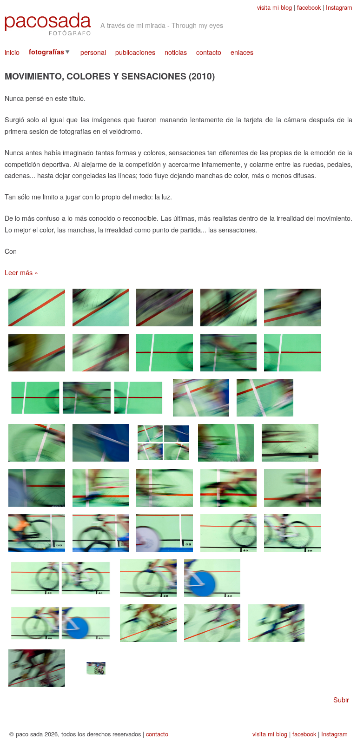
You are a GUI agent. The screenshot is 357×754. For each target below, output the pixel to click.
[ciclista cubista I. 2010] (148, 642)
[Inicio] (48, 24)
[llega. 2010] (164, 372)
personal (93, 52)
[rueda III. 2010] (37, 507)
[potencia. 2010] (292, 507)
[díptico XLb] (60, 642)
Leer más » (21, 272)
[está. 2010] (229, 372)
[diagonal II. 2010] (101, 327)
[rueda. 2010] (229, 507)
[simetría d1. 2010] (37, 462)
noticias (176, 52)
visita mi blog (274, 7)
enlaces (242, 52)
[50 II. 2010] (101, 552)
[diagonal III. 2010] (164, 327)
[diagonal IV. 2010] (229, 327)
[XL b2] (212, 597)
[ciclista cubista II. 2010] (212, 642)
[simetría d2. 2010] (101, 462)
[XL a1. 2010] (229, 552)
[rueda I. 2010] (226, 462)
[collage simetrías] (163, 462)
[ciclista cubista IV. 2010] (37, 687)
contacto (208, 52)
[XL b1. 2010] (148, 597)
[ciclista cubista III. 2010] (276, 642)
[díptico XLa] (60, 597)
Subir (341, 699)
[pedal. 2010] (101, 507)
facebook (309, 7)
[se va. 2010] (292, 372)
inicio (12, 52)
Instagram (339, 7)
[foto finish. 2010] (96, 687)
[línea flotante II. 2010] (37, 372)
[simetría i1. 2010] (201, 417)
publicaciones (135, 52)
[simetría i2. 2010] (265, 417)
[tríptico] (87, 417)
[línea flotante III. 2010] (101, 372)
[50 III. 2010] (164, 552)
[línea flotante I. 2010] (292, 327)
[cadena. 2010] (164, 507)
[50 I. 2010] (37, 552)
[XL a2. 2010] (292, 552)
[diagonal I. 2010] (37, 327)
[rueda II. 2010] (290, 462)
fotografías (46, 51)
